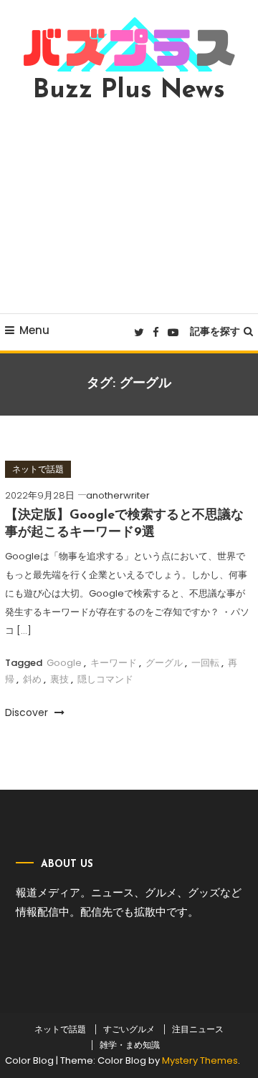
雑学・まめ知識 (130, 1045)
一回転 (205, 663)
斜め (32, 679)
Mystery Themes (200, 1060)
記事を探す (215, 331)
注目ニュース (198, 1029)
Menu (34, 330)
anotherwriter (118, 495)
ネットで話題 (38, 469)
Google (64, 663)
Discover (28, 712)
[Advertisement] (129, 208)
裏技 (59, 679)
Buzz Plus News (129, 91)
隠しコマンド (105, 679)
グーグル (164, 663)
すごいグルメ (129, 1029)
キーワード (113, 663)
